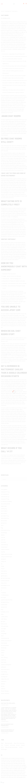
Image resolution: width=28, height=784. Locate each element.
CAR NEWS (3, 542)
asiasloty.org (4, 508)
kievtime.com (4, 607)
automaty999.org (5, 518)
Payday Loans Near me (6, 640)
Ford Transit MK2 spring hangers (8, 703)
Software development (6, 664)
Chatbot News (4, 547)
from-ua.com (4, 573)
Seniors (2, 652)
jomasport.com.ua (5, 602)
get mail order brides (5, 578)
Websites (3, 683)
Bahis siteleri (22, 773)
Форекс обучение (5, 693)
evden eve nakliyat (22, 767)
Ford (3, 747)
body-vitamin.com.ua (5, 530)
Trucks (21, 747)
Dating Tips (3, 561)
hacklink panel (8, 758)
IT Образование (4, 595)
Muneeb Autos (6, 18)
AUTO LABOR (4, 511)
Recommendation (5, 645)
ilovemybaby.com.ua (5, 585)
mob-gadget (3, 633)
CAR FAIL (3, 537)
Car (2, 745)
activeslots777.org (5, 499)
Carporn (7, 745)
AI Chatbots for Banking (6, 501)
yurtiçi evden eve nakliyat (11, 770)
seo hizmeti (17, 772)
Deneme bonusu (15, 773)
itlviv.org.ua (3, 597)
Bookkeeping (4, 532)
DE (1, 563)
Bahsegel (9, 775)
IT (1, 590)
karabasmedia (4, 604)
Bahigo (7, 773)
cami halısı (22, 760)
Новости (3, 688)
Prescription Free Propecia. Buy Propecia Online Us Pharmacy (7, 730)
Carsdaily (13, 745)
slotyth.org (3, 659)
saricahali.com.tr (9, 763)
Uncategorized (8, 11)
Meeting (3, 631)
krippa (2, 614)
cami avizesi (11, 765)
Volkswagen (4, 749)
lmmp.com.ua (4, 623)
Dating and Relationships (6, 556)
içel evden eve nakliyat (9, 772)
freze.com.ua (4, 571)
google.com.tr (22, 777)
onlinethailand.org (5, 638)
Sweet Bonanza (23, 775)
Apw (3, 743)
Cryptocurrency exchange (6, 554)
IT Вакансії (3, 592)
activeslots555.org (5, 496)
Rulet (21, 772)
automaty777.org (5, 515)
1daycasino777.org (5, 492)
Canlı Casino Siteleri (15, 775)
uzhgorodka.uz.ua (5, 679)
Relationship (3, 647)
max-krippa (3, 628)
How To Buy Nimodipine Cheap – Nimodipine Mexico (7, 725)
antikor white (4, 506)
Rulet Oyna (11, 777)
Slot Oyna (3, 773)
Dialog (2, 566)
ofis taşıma (3, 770)
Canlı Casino (16, 777)
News (2, 635)
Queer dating (4, 643)
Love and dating (4, 626)
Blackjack (3, 777)
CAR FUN (3, 539)
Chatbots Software (5, 549)
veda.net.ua (3, 681)
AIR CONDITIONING (5, 503)
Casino (24, 772)
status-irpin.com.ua (5, 669)
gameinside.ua (4, 575)
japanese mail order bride (6, 599)
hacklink (2, 758)
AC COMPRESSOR (5, 494)
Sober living (3, 662)
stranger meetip (7, 354)
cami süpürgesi (22, 765)
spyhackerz (3, 667)
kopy (2, 609)
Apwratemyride (9, 743)
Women (2, 686)
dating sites (3, 559)
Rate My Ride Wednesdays (11, 747)
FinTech (2, 568)
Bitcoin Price (4, 523)
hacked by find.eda (5, 580)
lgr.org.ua (3, 621)
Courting (3, 551)
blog (2, 527)
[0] (25, 4)
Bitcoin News (4, 520)
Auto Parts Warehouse (19, 743)
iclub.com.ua (3, 583)
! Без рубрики (4, 489)
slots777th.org (4, 657)
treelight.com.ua (4, 674)
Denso (23, 745)
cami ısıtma (10, 767)
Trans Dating (4, 671)
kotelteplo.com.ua (5, 611)
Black (2, 525)
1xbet (10, 773)
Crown (18, 745)
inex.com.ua (3, 587)
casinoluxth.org (4, 544)
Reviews (3, 650)
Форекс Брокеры (5, 691)
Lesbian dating (4, 616)
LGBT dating (4, 619)
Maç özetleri (3, 775)
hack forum (9, 760)
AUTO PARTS (4, 513)
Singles (2, 655)
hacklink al (13, 758)
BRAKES (3, 535)
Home (2, 11)
